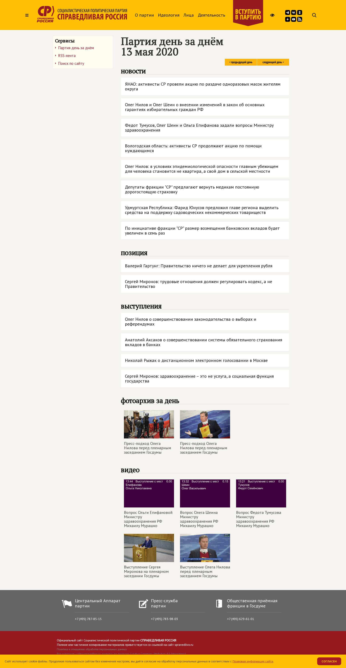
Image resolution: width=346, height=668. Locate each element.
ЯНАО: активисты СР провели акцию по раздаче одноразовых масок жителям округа (203, 86)
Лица (188, 15)
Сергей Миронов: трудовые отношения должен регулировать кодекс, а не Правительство (198, 284)
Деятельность (211, 15)
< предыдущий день (240, 62)
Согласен (329, 661)
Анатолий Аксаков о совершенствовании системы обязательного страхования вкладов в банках (203, 342)
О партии (144, 15)
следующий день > (273, 62)
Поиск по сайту (71, 63)
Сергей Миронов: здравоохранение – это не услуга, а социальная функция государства (199, 378)
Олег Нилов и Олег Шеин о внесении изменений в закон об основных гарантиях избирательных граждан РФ (195, 107)
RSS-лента (67, 55)
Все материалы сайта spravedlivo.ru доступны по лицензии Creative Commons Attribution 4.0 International (121, 654)
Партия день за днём (76, 47)
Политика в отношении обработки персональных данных (92, 649)
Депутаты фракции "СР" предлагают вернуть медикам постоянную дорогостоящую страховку (192, 189)
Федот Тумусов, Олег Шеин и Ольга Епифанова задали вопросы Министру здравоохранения (199, 127)
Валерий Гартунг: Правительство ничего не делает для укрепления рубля (198, 266)
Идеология (168, 15)
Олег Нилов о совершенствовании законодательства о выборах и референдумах (190, 321)
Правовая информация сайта (252, 661)
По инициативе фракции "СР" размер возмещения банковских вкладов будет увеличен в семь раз (202, 230)
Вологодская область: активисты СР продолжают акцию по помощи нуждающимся (193, 148)
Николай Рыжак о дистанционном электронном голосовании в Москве (196, 360)
